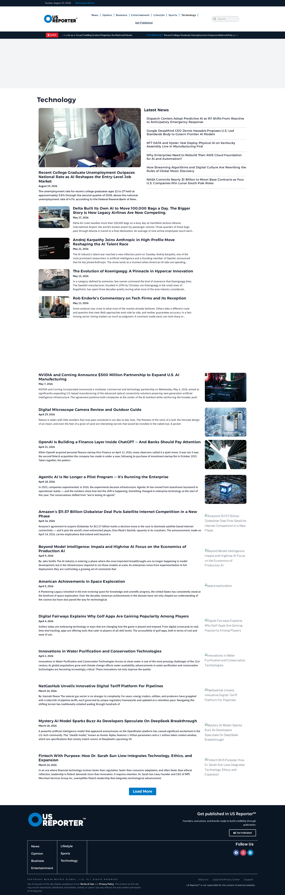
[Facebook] (236, 852)
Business (121, 15)
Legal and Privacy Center (226, 879)
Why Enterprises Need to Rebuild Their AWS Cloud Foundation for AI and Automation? (194, 157)
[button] (142, 791)
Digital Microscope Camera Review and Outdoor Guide (90, 409)
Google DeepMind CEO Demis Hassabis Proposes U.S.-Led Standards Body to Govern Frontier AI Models (190, 132)
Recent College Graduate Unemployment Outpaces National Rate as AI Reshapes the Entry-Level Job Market (189, 35)
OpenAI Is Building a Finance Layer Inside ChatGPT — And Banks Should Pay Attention (120, 442)
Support (248, 879)
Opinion (107, 15)
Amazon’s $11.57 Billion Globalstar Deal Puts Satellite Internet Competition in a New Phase (118, 513)
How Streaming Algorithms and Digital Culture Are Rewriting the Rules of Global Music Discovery (196, 169)
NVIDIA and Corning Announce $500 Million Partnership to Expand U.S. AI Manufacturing (109, 377)
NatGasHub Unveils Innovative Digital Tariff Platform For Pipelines (101, 686)
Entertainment (140, 15)
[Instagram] (243, 852)
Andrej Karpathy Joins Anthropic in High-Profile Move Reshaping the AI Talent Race (124, 242)
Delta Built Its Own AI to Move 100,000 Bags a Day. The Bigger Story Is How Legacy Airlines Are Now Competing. (131, 210)
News (95, 15)
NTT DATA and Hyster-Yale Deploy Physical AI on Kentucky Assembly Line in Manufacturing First (191, 144)
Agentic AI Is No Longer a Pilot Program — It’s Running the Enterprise (104, 477)
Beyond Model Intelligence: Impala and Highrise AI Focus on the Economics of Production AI (112, 548)
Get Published (144, 22)
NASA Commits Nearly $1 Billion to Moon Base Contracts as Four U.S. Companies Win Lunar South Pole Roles (195, 181)
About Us (203, 879)
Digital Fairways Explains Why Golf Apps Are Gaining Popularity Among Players (114, 616)
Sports (173, 15)
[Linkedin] (250, 852)
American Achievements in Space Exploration (82, 581)
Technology (188, 15)
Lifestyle (159, 15)
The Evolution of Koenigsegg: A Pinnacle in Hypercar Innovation (133, 271)
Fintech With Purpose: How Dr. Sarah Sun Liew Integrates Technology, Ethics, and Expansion (115, 758)
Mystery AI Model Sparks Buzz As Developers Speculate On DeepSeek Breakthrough (118, 721)
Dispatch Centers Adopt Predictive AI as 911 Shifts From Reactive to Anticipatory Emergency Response (195, 120)
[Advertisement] (142, 63)
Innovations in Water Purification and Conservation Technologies (100, 651)
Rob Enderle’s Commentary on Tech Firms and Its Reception (129, 298)
